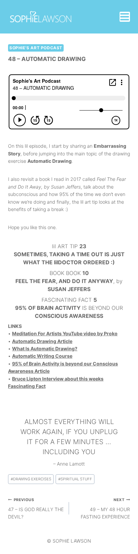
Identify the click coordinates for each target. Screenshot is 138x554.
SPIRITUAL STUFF (75, 479)
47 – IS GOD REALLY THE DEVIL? (36, 508)
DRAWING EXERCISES (31, 479)
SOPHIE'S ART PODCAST (35, 47)
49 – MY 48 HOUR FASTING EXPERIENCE (105, 508)
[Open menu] (125, 17)
